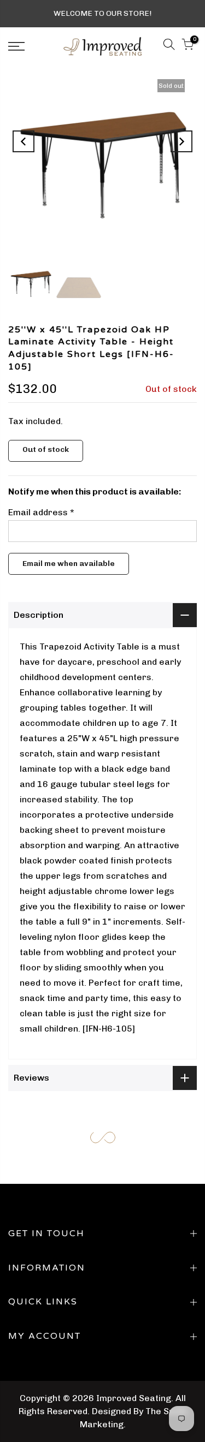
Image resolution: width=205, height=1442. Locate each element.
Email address (41, 512)
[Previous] (23, 141)
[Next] (181, 141)
